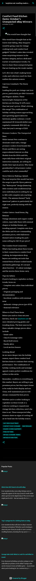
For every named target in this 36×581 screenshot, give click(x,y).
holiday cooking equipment (12, 429)
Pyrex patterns (8, 432)
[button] (3, 28)
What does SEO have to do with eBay (14, 487)
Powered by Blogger (19, 578)
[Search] (33, 3)
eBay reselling (27, 426)
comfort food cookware (11, 426)
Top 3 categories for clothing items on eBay (16, 521)
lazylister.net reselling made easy (18, 3)
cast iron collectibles (10, 423)
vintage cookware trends (11, 434)
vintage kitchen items (10, 437)
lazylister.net (23, 319)
